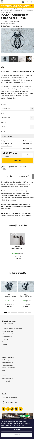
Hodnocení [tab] (24, 176)
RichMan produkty (7, 336)
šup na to (28, 216)
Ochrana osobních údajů (8, 368)
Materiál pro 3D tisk (7, 331)
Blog (3, 373)
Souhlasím (17, 435)
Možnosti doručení (6, 146)
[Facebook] (4, 409)
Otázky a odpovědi (7, 360)
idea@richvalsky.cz (11, 398)
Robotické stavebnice (8, 334)
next (33, 287)
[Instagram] (8, 409)
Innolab (4, 326)
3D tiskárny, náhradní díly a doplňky (12, 328)
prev (1, 287)
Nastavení (17, 429)
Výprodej (4, 344)
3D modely (5, 339)
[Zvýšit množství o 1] (32, 155)
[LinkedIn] (21, 409)
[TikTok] (12, 409)
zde (23, 425)
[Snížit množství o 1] (23, 155)
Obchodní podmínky (7, 365)
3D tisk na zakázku (7, 323)
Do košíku (17, 160)
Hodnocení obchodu (7, 378)
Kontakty (4, 376)
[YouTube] (16, 409)
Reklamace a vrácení (7, 362)
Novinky (4, 342)
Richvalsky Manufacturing (14, 26)
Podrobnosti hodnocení (8, 23)
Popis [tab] (9, 176)
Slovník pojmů (6, 381)
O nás (3, 370)
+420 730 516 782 (11, 402)
